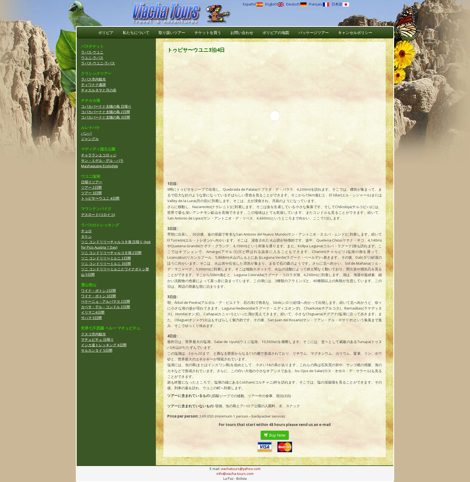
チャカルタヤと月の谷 (98, 90)
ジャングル (90, 138)
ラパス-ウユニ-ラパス (98, 63)
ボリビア (105, 32)
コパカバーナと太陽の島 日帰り (106, 106)
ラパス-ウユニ (92, 52)
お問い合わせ (241, 32)
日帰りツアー (91, 182)
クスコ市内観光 (93, 334)
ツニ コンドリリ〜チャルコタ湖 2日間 (111, 252)
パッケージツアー (313, 32)
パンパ (86, 133)
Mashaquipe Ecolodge (99, 165)
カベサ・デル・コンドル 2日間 (105, 306)
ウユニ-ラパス (92, 57)
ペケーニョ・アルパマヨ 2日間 (105, 301)
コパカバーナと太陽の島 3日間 (105, 117)
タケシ (86, 236)
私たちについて (136, 32)
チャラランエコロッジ (98, 155)
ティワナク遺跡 (93, 84)
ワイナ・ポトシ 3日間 (98, 295)
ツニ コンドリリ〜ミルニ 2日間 (106, 258)
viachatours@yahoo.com (241, 468)
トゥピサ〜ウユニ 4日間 (100, 198)
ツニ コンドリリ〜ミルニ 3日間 (106, 263)
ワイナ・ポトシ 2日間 (98, 290)
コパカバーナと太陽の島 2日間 (105, 111)
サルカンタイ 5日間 (96, 350)
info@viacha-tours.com (235, 473)
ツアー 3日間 (91, 192)
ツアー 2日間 (91, 187)
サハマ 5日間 (91, 317)
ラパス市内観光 (93, 79)
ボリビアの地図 (275, 32)
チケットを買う (207, 32)
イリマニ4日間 (92, 312)
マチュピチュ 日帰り (97, 339)
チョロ (86, 230)
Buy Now (276, 435)
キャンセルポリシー (355, 32)
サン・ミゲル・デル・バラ (102, 160)
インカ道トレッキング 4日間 (103, 344)
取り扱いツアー (172, 32)
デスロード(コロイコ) (98, 214)
